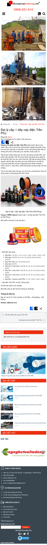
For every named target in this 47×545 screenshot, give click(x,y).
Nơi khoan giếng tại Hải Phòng (12, 497)
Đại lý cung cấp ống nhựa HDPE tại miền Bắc (28, 405)
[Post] (7, 142)
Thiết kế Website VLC (7, 521)
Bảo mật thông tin (8, 507)
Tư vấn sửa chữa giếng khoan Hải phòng (15, 495)
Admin (10, 137)
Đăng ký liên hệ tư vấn (8, 524)
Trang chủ (6, 124)
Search (44, 13)
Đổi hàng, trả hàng (8, 514)
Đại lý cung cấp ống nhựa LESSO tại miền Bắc (18, 375)
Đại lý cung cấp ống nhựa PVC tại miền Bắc (27, 414)
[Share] (3, 142)
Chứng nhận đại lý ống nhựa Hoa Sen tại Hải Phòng (30, 423)
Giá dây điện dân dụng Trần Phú (16, 315)
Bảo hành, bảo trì (8, 512)
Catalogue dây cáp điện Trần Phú (30, 320)
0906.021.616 (23, 9)
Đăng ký (25, 527)
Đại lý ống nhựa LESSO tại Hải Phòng (26, 386)
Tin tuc (15, 124)
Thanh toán (6, 517)
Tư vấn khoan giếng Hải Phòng (12, 492)
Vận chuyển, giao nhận (10, 509)
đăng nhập (14, 337)
